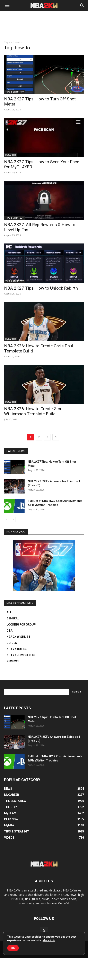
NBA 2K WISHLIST (18, 636)
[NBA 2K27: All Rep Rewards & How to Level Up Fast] (44, 200)
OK (13, 948)
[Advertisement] (44, 31)
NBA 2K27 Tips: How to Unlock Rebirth (41, 288)
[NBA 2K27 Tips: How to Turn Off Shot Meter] (44, 74)
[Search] (82, 5)
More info (49, 940)
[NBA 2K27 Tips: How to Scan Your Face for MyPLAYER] (44, 137)
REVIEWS (13, 661)
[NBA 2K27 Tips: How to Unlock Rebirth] (44, 263)
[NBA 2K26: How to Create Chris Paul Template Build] (44, 321)
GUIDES (12, 643)
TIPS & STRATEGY (14, 92)
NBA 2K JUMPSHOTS (21, 655)
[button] (7, 5)
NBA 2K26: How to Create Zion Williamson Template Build (33, 411)
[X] (44, 931)
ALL (9, 612)
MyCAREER (10, 154)
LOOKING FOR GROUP (21, 624)
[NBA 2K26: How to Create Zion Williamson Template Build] (44, 384)
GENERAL (13, 618)
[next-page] (55, 437)
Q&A (9, 630)
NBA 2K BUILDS (17, 649)
